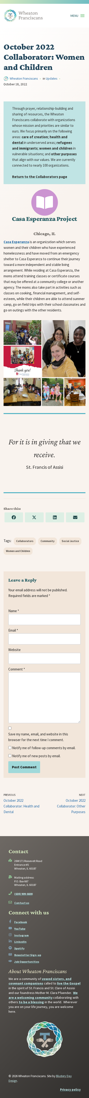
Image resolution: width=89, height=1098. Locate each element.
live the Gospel (68, 983)
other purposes (64, 154)
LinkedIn (20, 941)
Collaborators (24, 541)
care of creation (35, 137)
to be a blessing (31, 1002)
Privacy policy (70, 1090)
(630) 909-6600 (23, 894)
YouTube (19, 928)
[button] (74, 15)
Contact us (21, 903)
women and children (55, 148)
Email (13, 630)
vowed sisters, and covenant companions (40, 981)
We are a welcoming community (43, 995)
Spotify (19, 948)
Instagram (21, 935)
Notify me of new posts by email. (36, 756)
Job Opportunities (26, 961)
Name (13, 611)
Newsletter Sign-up (27, 955)
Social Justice (70, 541)
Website (14, 649)
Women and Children (18, 551)
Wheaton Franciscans (24, 79)
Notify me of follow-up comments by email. (43, 748)
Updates (51, 79)
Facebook (20, 922)
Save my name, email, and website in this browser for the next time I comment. (38, 737)
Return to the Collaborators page (39, 176)
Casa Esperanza (16, 242)
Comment (16, 669)
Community (48, 541)
